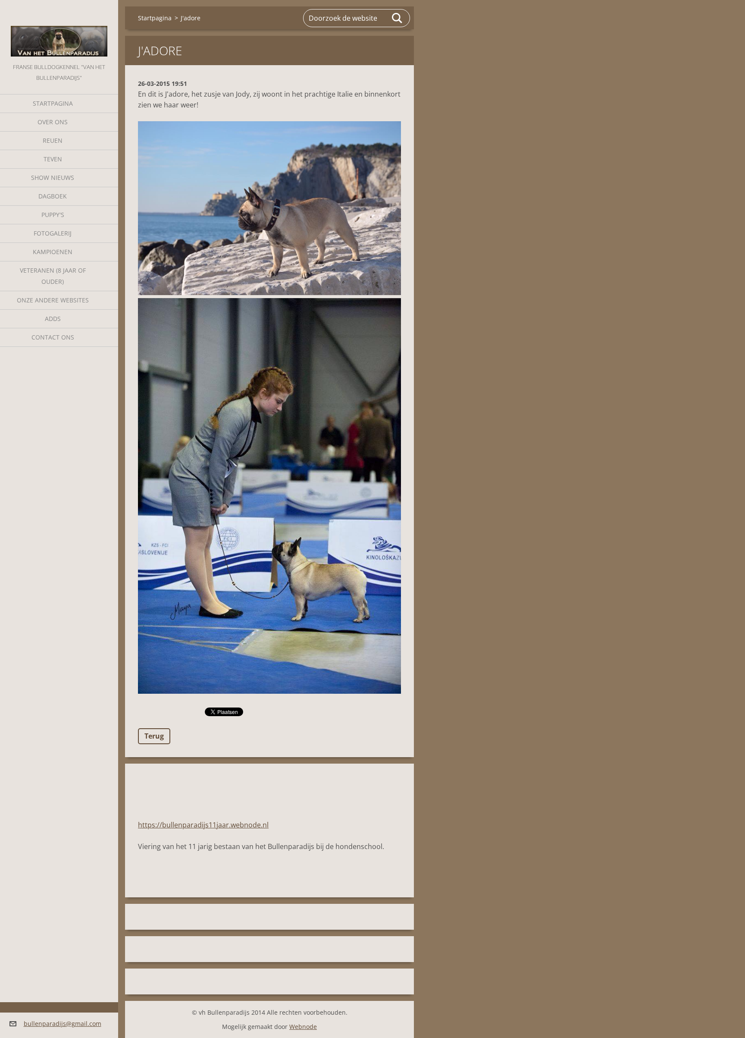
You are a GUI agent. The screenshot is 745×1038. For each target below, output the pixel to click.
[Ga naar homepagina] (59, 31)
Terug (154, 736)
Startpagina (53, 103)
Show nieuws (52, 177)
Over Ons (53, 122)
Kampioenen (52, 252)
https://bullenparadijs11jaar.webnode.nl (203, 825)
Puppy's (52, 215)
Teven (53, 159)
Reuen (53, 140)
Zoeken (397, 18)
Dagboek (52, 196)
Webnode (303, 1026)
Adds (53, 319)
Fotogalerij (53, 233)
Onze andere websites (53, 300)
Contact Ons (52, 337)
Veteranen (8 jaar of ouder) (53, 276)
